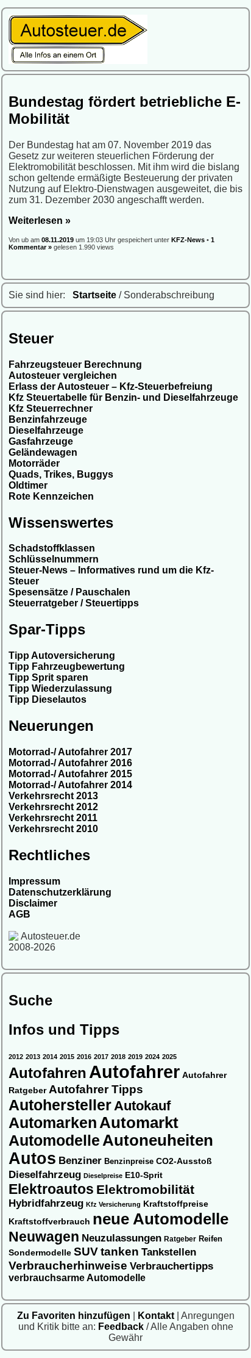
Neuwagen (44, 1237)
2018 (118, 1056)
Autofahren (48, 1073)
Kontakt (157, 1315)
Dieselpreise (102, 1175)
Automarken (53, 1123)
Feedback (122, 1326)
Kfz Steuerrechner (51, 408)
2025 (169, 1056)
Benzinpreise (129, 1161)
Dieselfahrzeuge (46, 430)
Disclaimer (33, 903)
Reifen (210, 1239)
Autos (32, 1158)
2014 (50, 1056)
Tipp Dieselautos (48, 699)
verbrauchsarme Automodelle (77, 1278)
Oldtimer (28, 485)
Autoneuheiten (157, 1140)
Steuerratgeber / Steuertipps (74, 603)
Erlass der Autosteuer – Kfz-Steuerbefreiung (111, 386)
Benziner (80, 1160)
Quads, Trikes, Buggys (61, 474)
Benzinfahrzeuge (48, 419)
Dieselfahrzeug (45, 1174)
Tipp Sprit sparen (48, 677)
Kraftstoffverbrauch (49, 1221)
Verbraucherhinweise (68, 1265)
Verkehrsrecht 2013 (53, 796)
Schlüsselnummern (54, 559)
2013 (33, 1056)
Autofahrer (134, 1072)
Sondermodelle (40, 1252)
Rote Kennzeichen (51, 496)
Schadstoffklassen (52, 548)
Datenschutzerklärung (60, 892)
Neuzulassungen (121, 1238)
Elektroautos (51, 1189)
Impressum (34, 881)
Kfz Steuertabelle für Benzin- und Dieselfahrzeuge (123, 397)
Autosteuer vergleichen (63, 375)
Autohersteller (60, 1104)
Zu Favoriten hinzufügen (75, 1315)
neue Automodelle (160, 1219)
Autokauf (142, 1105)
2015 (67, 1056)
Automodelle (54, 1140)
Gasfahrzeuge (41, 441)
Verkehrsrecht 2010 (53, 829)
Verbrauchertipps (171, 1266)
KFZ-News (188, 239)
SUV (86, 1251)
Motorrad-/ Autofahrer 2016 (70, 763)
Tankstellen (168, 1252)
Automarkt (139, 1122)
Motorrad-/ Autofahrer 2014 (70, 785)
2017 (101, 1056)
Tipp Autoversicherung (62, 655)
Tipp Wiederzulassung (60, 688)
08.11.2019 (58, 239)
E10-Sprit (144, 1175)
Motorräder (34, 463)
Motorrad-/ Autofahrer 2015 (70, 774)
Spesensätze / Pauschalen (69, 592)
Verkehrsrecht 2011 (53, 818)
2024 (152, 1056)
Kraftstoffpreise (175, 1204)
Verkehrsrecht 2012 (53, 807)
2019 (135, 1056)
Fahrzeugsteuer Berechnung (75, 364)
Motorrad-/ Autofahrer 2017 (70, 752)
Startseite (94, 295)
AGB (19, 914)
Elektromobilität (145, 1189)
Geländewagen (43, 452)
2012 (16, 1056)
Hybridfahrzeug (46, 1203)
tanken (120, 1251)
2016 (84, 1056)
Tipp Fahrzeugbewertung (67, 666)
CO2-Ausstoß (184, 1161)
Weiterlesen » (40, 220)
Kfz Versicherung (113, 1204)
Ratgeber (180, 1239)
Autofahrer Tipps (96, 1089)
